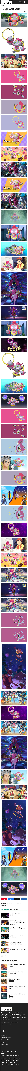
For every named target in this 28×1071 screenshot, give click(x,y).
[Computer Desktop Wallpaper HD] (4, 996)
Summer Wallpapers (14, 979)
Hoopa (8, 903)
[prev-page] (2, 956)
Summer (11, 981)
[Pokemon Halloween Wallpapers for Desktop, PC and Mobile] (5, 922)
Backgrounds (12, 973)
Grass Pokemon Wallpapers (17, 928)
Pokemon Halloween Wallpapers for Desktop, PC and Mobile (17, 922)
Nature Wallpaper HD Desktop (17, 964)
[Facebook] (2, 1024)
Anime (3, 917)
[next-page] (5, 956)
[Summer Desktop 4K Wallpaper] (4, 989)
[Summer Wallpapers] (4, 981)
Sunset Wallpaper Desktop (16, 972)
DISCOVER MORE (14, 909)
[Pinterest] (6, 1024)
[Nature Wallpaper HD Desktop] (4, 967)
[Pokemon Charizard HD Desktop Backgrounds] (5, 943)
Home (2, 5)
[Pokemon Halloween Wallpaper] (5, 915)
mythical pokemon (15, 903)
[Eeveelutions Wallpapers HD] (5, 951)
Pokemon (4, 905)
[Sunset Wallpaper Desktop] (4, 974)
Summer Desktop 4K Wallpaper (17, 986)
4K (9, 988)
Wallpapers (4, 952)
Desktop (11, 966)
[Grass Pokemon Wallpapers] (5, 929)
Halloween (4, 924)
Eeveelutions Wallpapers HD (17, 949)
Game (3, 931)
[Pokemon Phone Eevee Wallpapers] (5, 936)
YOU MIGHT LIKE (5, 909)
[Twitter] (10, 1024)
